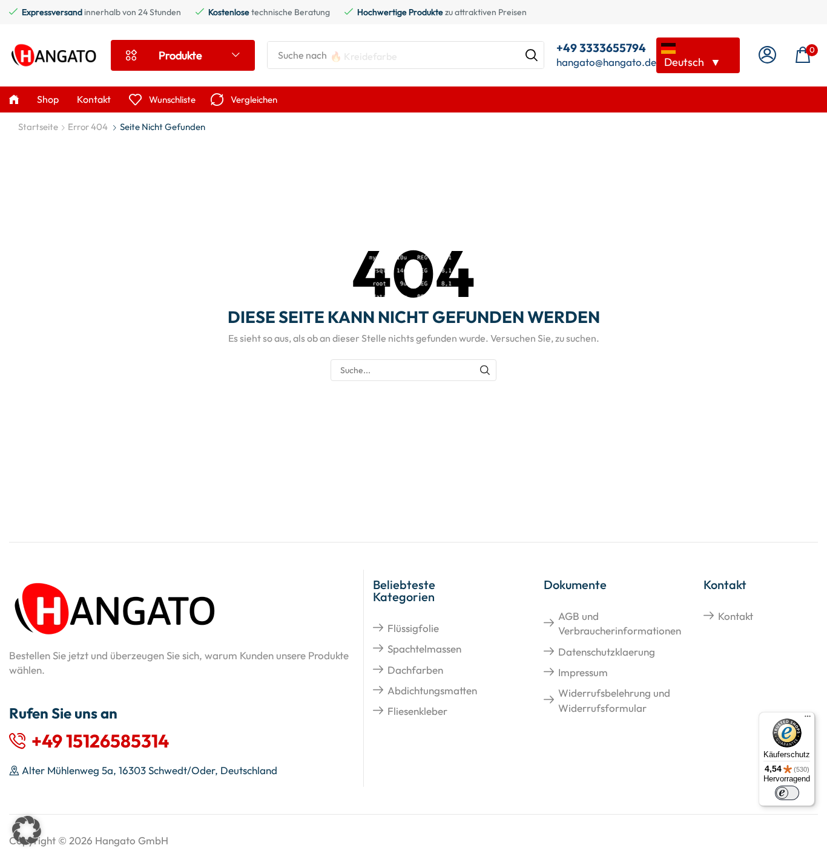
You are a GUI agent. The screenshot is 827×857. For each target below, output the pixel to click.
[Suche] (531, 55)
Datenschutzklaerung (606, 651)
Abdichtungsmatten (432, 690)
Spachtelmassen (424, 648)
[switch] (787, 793)
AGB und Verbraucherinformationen (619, 623)
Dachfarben (415, 669)
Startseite (38, 126)
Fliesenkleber (417, 711)
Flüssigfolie (413, 628)
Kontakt (735, 616)
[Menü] (807, 719)
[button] (767, 55)
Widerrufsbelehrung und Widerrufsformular (614, 700)
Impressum (583, 672)
